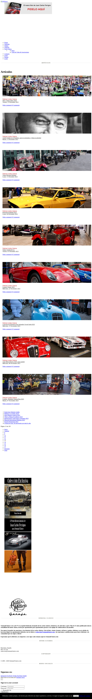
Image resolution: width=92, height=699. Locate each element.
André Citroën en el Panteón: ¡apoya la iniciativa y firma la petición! (22, 138)
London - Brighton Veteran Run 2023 (13, 399)
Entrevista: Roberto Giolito (12, 412)
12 (5, 439)
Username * (4, 686)
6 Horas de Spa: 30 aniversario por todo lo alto (17, 423)
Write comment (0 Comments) (11, 105)
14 (5, 442)
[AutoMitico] (17, 615)
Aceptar (76, 696)
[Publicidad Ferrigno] (17, 531)
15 (5, 444)
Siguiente (7, 449)
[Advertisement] (46, 27)
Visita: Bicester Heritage (9, 175)
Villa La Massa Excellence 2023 (13, 417)
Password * (4, 688)
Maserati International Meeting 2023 (14, 420)
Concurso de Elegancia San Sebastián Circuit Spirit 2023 (19, 324)
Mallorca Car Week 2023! (11, 413)
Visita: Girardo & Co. (9, 250)
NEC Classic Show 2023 (10, 100)
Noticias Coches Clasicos (10, 99)
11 (5, 437)
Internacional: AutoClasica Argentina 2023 (16, 418)
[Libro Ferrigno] (28, 13)
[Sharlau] (17, 572)
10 (5, 436)
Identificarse (4, 692)
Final (5, 450)
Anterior (6, 431)
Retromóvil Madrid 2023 (10, 212)
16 (5, 445)
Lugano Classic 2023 (9, 287)
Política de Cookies (84, 696)
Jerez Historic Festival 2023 (12, 415)
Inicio (6, 429)
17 (5, 447)
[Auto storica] (17, 549)
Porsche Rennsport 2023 (11, 421)
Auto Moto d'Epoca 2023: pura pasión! (14, 362)
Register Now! (20, 677)
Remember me (7, 690)
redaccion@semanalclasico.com (45, 632)
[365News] (4, 1)
